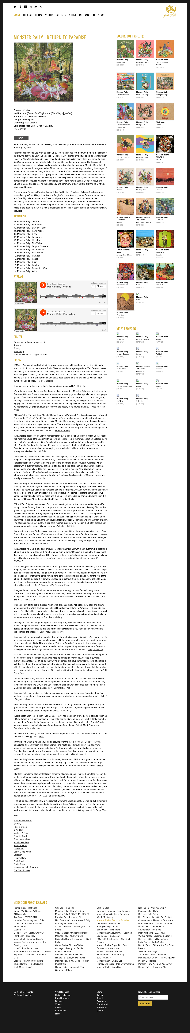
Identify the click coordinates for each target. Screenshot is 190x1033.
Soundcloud (102, 1004)
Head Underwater (40, 543)
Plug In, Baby (20, 857)
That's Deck (19, 864)
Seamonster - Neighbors (108, 929)
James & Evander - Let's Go (110, 951)
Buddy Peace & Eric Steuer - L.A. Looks (32, 951)
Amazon (17, 345)
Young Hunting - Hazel (107, 926)
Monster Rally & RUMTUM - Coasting (114, 932)
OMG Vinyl (66, 710)
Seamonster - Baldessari (108, 935)
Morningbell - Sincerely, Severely (29, 938)
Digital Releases (62, 994)
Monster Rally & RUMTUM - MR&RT (72, 914)
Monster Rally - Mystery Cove (69, 935)
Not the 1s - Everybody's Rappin (70, 957)
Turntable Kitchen (63, 585)
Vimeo (100, 1010)
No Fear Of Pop (62, 430)
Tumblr (100, 998)
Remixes (59, 1001)
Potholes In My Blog (53, 617)
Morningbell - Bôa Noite (66, 923)
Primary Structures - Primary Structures (115, 963)
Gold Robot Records (170, 11)
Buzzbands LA (39, 478)
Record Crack (20, 826)
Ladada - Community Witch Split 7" (30, 920)
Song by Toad (20, 836)
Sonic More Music (22, 839)
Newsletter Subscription (149, 991)
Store (72, 15)
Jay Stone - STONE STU (25, 917)
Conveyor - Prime (63, 970)
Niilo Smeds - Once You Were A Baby (72, 920)
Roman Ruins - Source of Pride (69, 966)
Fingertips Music (22, 699)
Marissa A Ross (21, 832)
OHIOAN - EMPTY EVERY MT (69, 954)
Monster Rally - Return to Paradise (113, 920)
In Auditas (18, 829)
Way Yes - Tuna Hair (64, 907)
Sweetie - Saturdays (147, 951)
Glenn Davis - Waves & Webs (69, 945)
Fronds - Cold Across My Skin (69, 917)
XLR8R (42, 451)
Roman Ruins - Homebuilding (110, 954)
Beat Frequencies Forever (52, 631)
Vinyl (17, 15)
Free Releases (62, 998)
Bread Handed (79, 754)
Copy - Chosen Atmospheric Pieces (71, 932)
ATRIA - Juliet (20, 914)
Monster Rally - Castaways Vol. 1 (29, 932)
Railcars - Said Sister (148, 914)
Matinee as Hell (21, 867)
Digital (27, 15)
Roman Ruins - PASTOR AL (151, 926)
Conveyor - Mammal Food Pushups (113, 910)
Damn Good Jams (22, 851)
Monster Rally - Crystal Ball (109, 960)
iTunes (17, 342)
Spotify (17, 348)
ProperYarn (101, 810)
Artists (61, 15)
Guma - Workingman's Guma (27, 910)
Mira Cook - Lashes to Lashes (28, 923)
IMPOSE (71, 525)
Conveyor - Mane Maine (108, 948)
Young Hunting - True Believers (28, 963)
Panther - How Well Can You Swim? (155, 963)
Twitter (100, 994)
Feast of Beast (20, 845)
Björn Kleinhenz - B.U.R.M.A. (151, 932)
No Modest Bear (21, 842)
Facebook (101, 1001)
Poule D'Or (30, 599)
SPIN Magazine (45, 380)
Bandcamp (19, 351)
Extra (38, 15)
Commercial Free (62, 687)
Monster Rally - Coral (148, 910)
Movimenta (19, 848)
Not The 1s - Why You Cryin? (152, 907)
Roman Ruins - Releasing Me (152, 966)
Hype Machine (33, 728)
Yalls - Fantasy (104, 957)
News (101, 15)
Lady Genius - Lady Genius (151, 942)
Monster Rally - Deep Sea (109, 966)
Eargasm (18, 854)
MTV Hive (81, 385)
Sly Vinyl (18, 823)
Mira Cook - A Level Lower (26, 948)
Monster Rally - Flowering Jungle (70, 910)
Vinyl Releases (62, 991)
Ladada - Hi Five (63, 951)
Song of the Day (95, 649)
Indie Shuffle (69, 498)
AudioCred (19, 860)
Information (87, 15)
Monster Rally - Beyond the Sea (112, 945)
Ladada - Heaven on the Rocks (28, 960)
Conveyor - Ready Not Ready (69, 948)
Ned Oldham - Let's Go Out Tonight (155, 917)
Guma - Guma (20, 926)
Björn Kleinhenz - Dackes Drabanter (155, 923)
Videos (49, 15)
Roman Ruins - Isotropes (25, 907)
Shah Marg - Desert (23, 966)
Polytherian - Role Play (24, 935)
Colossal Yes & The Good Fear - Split (155, 920)
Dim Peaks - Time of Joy (108, 923)
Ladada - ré (19, 929)
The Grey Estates (22, 870)
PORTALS (18, 561)
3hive (41, 736)
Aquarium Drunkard (23, 820)
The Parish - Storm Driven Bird (152, 954)
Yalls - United (103, 907)
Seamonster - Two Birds (149, 929)
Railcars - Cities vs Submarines (153, 938)
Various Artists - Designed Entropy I (155, 935)
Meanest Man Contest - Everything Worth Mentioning (113, 916)
